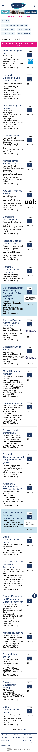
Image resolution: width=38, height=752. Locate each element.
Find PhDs (4, 737)
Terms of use (27, 734)
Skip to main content (8, 2)
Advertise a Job (5, 745)
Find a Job (4, 734)
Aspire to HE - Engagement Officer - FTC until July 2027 (13, 487)
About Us (16, 734)
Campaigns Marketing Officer (11, 218)
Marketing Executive (13, 633)
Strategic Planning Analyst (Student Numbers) (12, 323)
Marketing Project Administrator (11, 162)
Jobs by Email (5, 743)
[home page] (18, 8)
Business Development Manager (9, 685)
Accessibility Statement (30, 743)
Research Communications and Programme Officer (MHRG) (13, 458)
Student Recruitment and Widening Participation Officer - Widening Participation (13, 293)
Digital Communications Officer (11, 540)
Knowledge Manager (13, 403)
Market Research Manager (11, 372)
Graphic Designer (11, 135)
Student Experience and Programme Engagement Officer (13, 599)
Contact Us (16, 737)
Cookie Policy (27, 740)
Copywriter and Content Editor (10, 431)
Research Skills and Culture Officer (13, 242)
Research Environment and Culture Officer (11, 78)
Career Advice (5, 740)
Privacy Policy (27, 737)
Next (24, 730)
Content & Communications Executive (11, 270)
